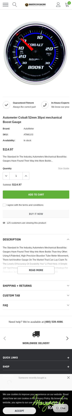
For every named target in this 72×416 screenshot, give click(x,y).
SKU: (5, 134)
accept (19, 411)
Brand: (6, 128)
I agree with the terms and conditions (24, 205)
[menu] (5, 4)
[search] (15, 4)
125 (9, 222)
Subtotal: (7, 184)
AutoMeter (29, 128)
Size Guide (63, 168)
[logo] (36, 4)
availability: (9, 140)
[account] (58, 4)
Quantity (7, 168)
